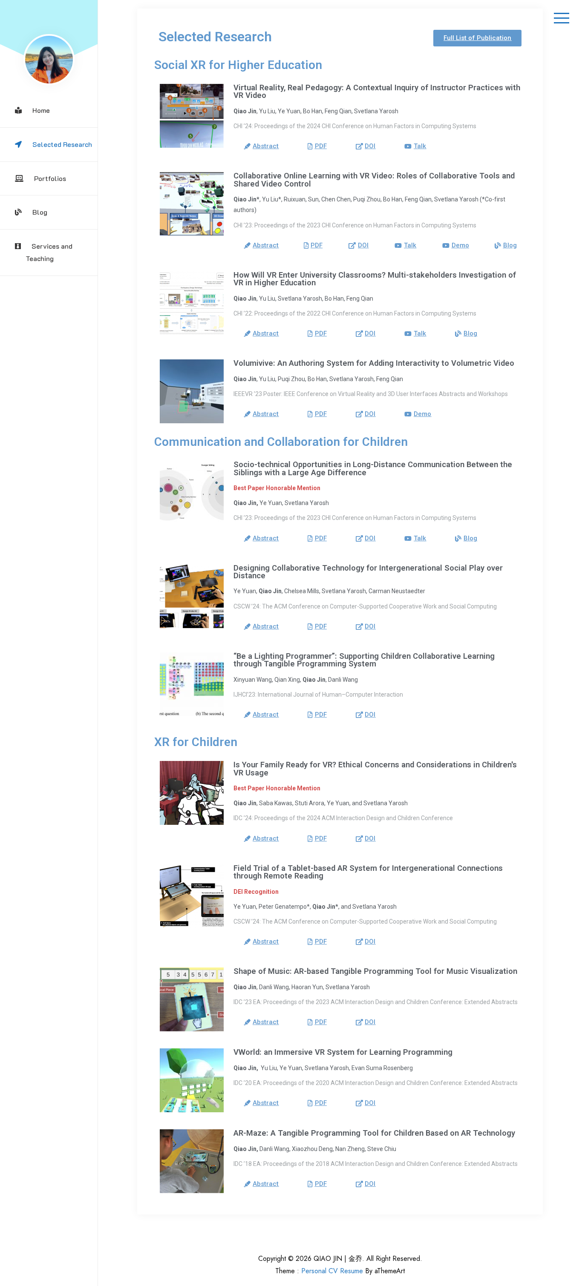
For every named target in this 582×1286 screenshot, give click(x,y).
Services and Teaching (49, 252)
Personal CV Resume (332, 1271)
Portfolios (50, 178)
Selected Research (62, 144)
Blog (39, 211)
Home (41, 110)
